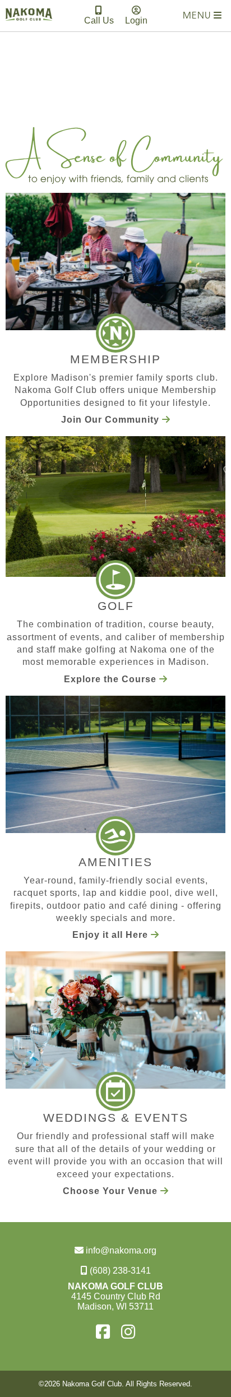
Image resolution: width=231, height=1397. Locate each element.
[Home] (29, 23)
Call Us (99, 20)
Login (136, 20)
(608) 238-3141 (119, 1270)
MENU (198, 16)
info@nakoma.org (120, 1250)
